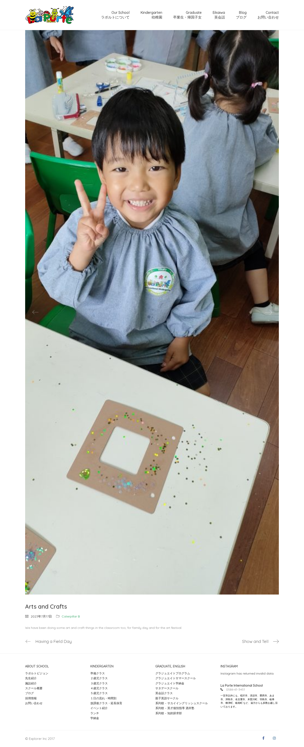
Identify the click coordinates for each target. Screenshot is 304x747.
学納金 (94, 718)
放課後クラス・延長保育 (106, 703)
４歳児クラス (99, 688)
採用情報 (31, 698)
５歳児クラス (99, 693)
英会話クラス (164, 693)
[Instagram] (274, 738)
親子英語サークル (166, 698)
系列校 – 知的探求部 (168, 713)
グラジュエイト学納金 (169, 683)
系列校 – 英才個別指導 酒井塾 (174, 708)
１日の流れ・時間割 (103, 698)
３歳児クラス (99, 683)
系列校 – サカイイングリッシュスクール (181, 703)
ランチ (94, 713)
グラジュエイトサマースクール (175, 678)
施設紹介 (31, 683)
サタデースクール (166, 688)
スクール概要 (34, 688)
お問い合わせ (34, 703)
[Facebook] (263, 738)
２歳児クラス (99, 678)
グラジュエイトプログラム (172, 673)
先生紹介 (31, 678)
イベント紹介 (99, 708)
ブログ (29, 693)
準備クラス (97, 673)
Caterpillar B (71, 616)
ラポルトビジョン (36, 673)
